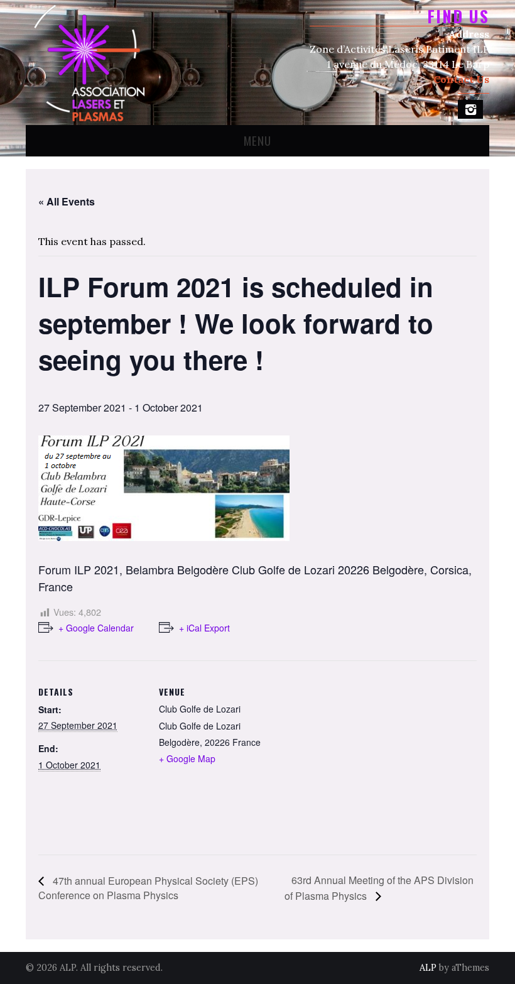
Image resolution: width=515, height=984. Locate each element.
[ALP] (88, 61)
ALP (428, 967)
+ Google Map (187, 758)
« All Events (66, 201)
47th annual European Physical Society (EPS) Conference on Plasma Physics (148, 887)
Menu (257, 140)
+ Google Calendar (96, 627)
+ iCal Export (204, 627)
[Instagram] (470, 109)
